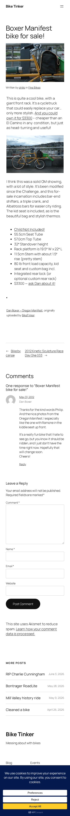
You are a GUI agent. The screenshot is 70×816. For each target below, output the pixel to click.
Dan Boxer (25, 401)
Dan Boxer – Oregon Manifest (24, 310)
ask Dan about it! (41, 283)
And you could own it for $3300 (32, 115)
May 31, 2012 (26, 397)
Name (10, 549)
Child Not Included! (29, 229)
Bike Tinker (15, 6)
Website (11, 583)
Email (10, 566)
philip (22, 87)
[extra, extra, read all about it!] (35, 171)
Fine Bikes (34, 87)
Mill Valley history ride (23, 698)
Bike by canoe (13, 353)
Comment (13, 502)
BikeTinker (28, 315)
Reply (22, 464)
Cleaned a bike (18, 710)
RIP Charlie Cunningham (25, 674)
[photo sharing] (6, 296)
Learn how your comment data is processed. (31, 631)
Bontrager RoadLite (21, 686)
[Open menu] (62, 6)
